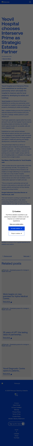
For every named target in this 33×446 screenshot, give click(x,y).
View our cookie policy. (16, 224)
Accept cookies (15, 228)
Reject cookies (15, 233)
